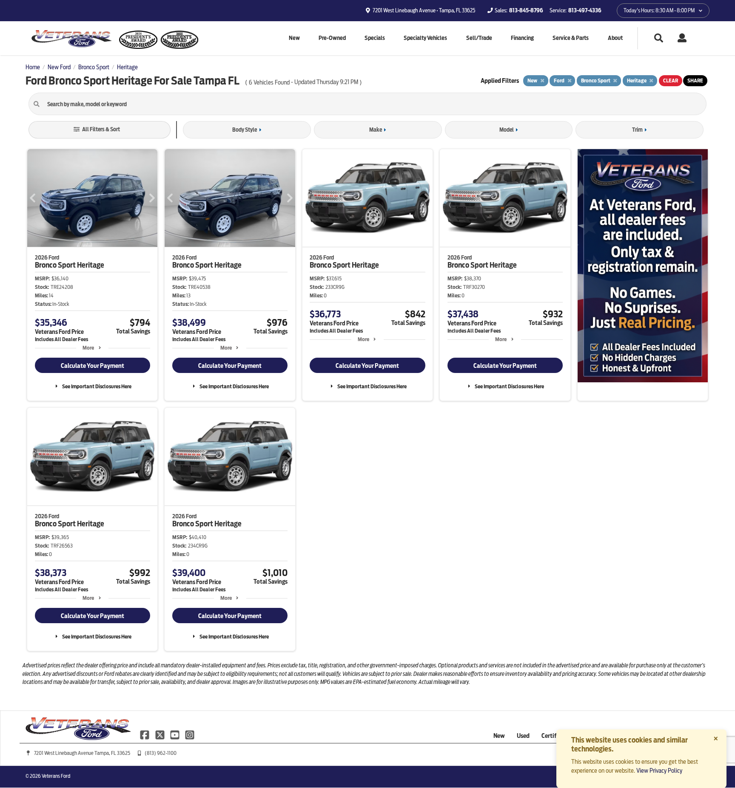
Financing (522, 38)
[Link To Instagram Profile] (190, 734)
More (88, 348)
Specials (375, 38)
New (294, 38)
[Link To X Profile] (160, 734)
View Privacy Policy (659, 770)
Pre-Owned (332, 38)
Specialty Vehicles (425, 38)
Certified (552, 735)
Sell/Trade (479, 38)
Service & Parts (571, 38)
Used (523, 735)
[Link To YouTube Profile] (175, 734)
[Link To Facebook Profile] (145, 734)
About (615, 38)
